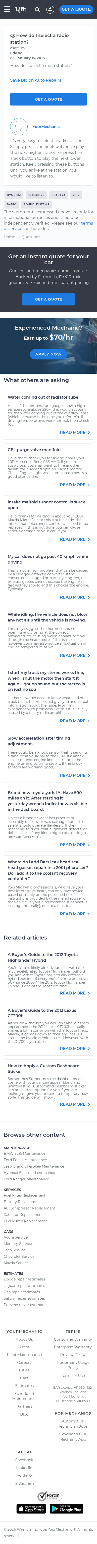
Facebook (24, 1459)
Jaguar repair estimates (24, 1285)
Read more (73, 432)
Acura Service (16, 1237)
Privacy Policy (73, 1354)
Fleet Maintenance (24, 1354)
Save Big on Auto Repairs (35, 80)
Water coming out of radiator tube (43, 397)
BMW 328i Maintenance (24, 1153)
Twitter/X (24, 1475)
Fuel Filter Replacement (25, 1195)
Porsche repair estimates (25, 1305)
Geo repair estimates (22, 1292)
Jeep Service (14, 1250)
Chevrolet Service (19, 1256)
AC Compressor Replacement (29, 1208)
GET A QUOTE (76, 9)
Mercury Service (18, 1244)
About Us (24, 1339)
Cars (24, 1378)
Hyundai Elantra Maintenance (29, 1173)
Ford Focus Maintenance (25, 1160)
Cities (24, 1370)
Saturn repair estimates (24, 1298)
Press (24, 1347)
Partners (24, 1406)
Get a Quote (48, 99)
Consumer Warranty (73, 1339)
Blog (24, 1414)
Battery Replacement (22, 1202)
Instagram (24, 1483)
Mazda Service (16, 1263)
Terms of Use (73, 1375)
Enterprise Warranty (73, 1347)
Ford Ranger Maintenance (26, 1179)
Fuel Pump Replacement (25, 1221)
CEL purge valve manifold (34, 449)
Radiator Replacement (23, 1214)
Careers (24, 1362)
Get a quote (48, 299)
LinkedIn (24, 1467)
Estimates (24, 1385)
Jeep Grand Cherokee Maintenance (34, 1166)
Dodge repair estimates (24, 1279)
